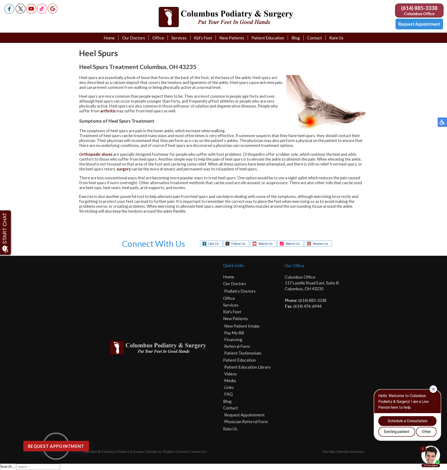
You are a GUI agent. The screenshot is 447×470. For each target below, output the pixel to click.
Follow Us (238, 243)
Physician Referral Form (246, 421)
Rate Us (336, 37)
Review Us (320, 243)
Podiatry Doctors (240, 291)
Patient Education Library (247, 367)
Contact (314, 37)
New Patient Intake (242, 325)
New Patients (231, 37)
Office (158, 37)
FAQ (228, 394)
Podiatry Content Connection (185, 451)
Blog (295, 37)
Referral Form (237, 346)
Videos (230, 373)
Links (229, 387)
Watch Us (265, 243)
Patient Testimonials (242, 353)
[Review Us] (52, 12)
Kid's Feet (203, 37)
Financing (233, 339)
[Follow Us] (20, 12)
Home (109, 37)
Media (230, 380)
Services (179, 37)
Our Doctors (133, 37)
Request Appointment (419, 24)
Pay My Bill (234, 332)
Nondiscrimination (351, 451)
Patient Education (267, 37)
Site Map (329, 451)
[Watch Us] (31, 12)
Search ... (7, 466)
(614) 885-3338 (419, 8)
